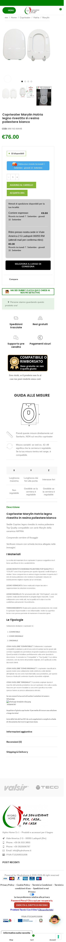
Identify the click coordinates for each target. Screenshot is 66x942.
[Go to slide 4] (31, 81)
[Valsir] (16, 787)
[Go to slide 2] (25, 81)
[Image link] (31, 816)
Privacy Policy (7, 885)
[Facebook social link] (24, 3)
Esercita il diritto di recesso (32, 905)
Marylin (45, 17)
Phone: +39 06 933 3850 (18, 842)
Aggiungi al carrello (21, 185)
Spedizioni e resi (41, 888)
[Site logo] (32, 10)
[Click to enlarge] (7, 78)
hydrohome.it (25, 875)
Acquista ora (17, 193)
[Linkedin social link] (36, 3)
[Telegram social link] (39, 3)
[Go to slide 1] (22, 81)
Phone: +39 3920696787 (18, 846)
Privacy (31, 891)
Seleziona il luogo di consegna (28, 265)
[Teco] (47, 787)
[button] (5, 53)
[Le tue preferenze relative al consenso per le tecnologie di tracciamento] (58, 937)
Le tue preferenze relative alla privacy (32, 897)
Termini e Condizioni (42, 885)
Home (5, 17)
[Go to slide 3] (28, 81)
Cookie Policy (23, 885)
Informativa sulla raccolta (16, 932)
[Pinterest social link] (32, 3)
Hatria (36, 17)
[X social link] (28, 3)
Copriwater (25, 17)
